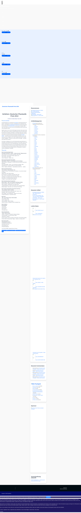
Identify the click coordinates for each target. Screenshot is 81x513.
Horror (35, 145)
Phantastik (36, 152)
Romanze (35, 153)
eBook (20, 118)
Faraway (34, 398)
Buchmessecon (4, 230)
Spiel (35, 181)
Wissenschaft (36, 166)
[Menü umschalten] (6, 32)
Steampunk (36, 159)
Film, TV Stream (37, 174)
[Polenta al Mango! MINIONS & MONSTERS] (37, 113)
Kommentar (36, 131)
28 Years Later (35, 399)
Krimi (35, 147)
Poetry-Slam (36, 180)
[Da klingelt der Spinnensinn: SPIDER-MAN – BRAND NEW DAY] (37, 111)
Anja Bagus (16, 122)
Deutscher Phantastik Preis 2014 (20, 230)
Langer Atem (35, 387)
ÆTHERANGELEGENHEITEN (14, 124)
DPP (2, 231)
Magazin (35, 178)
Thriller (35, 161)
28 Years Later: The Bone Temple (38, 395)
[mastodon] (2, 1)
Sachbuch (35, 154)
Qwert (34, 388)
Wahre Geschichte (37, 164)
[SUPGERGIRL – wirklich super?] (36, 114)
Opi (33, 397)
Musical (35, 148)
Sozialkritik (36, 158)
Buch (18, 118)
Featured (35, 127)
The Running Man (35, 389)
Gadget (35, 175)
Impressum (65, 487)
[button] (8, 31)
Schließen (1, 511)
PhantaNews (4, 6)
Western (35, 165)
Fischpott (38, 384)
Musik (35, 179)
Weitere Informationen (42, 497)
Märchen (35, 151)
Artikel (35, 125)
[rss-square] (2, 2)
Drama (35, 141)
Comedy (35, 139)
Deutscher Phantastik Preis (11, 230)
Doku (35, 140)
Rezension (36, 133)
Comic (35, 172)
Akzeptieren (48, 497)
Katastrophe (36, 146)
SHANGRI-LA (35, 194)
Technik (35, 160)
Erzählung (36, 126)
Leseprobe (36, 132)
